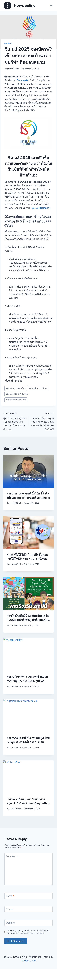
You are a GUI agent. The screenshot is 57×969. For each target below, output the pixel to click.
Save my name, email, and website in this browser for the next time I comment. (28, 932)
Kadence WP (28, 960)
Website (10, 922)
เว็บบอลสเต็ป (22, 80)
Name (10, 896)
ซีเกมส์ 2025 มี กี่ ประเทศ (17, 394)
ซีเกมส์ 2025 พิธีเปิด (38, 388)
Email (10, 909)
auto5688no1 (13, 69)
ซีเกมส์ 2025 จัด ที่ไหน (16, 388)
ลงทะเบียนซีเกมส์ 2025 (16, 400)
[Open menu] (51, 5)
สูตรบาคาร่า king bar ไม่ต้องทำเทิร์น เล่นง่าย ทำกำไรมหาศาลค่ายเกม (14, 421)
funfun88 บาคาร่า (41, 208)
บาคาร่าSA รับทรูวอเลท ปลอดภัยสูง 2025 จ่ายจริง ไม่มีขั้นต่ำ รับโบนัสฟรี (42, 421)
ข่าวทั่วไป (8, 44)
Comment (12, 856)
